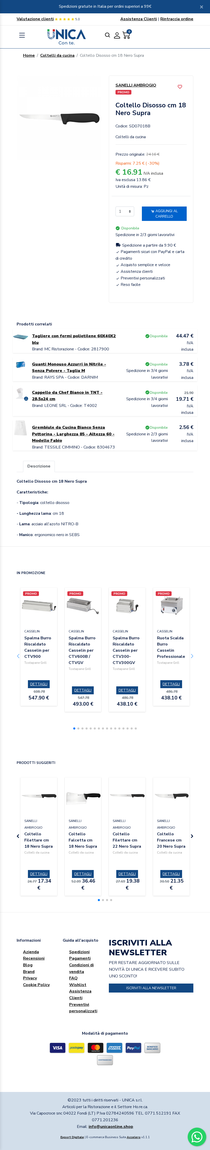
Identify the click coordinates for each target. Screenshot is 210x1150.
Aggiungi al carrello (166, 214)
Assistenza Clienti (138, 19)
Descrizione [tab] (38, 466)
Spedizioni (79, 952)
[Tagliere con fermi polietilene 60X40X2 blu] (20, 336)
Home (29, 55)
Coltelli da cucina (57, 55)
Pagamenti (80, 958)
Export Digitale (72, 1137)
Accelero (134, 1137)
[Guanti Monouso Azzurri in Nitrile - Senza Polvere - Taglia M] (20, 364)
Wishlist (77, 985)
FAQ (73, 978)
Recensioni (34, 958)
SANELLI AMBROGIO (136, 85)
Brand (29, 972)
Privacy (30, 978)
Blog (28, 965)
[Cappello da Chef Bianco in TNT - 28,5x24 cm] (20, 392)
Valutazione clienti (35, 19)
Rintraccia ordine (176, 19)
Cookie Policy (36, 985)
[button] (74, 728)
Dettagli (38, 684)
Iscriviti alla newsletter (151, 988)
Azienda (31, 952)
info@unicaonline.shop (111, 1126)
